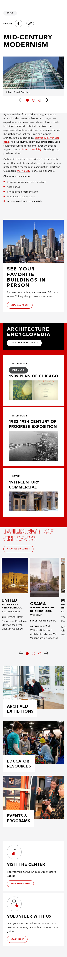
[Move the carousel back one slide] (21, 100)
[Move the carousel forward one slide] (46, 100)
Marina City (23, 170)
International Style (33, 149)
